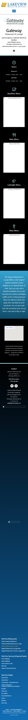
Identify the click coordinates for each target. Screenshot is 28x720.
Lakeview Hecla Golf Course (8, 668)
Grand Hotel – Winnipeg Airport (9, 682)
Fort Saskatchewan (6, 696)
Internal (17, 714)
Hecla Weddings (5, 661)
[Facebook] (14, 51)
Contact (24, 711)
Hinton (3, 698)
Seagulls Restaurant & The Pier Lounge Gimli (13, 651)
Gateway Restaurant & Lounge (9, 646)
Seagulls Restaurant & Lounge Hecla (10, 648)
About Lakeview (17, 711)
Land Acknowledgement (16, 709)
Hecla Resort (4, 680)
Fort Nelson (4, 693)
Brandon (3, 688)
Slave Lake (4, 703)
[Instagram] (16, 385)
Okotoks (3, 700)
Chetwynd (4, 691)
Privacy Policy (12, 714)
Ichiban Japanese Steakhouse (9, 641)
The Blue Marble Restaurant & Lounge (11, 643)
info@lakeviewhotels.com (14, 403)
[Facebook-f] (12, 385)
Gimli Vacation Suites (7, 663)
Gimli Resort (4, 677)
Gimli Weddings (5, 658)
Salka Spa (3, 666)
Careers (7, 709)
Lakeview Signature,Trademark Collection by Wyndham (10, 685)
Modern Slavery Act (7, 711)
